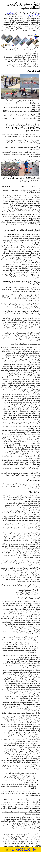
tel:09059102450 (24, 849)
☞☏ (20, 849)
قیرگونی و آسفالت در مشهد (27, 14)
